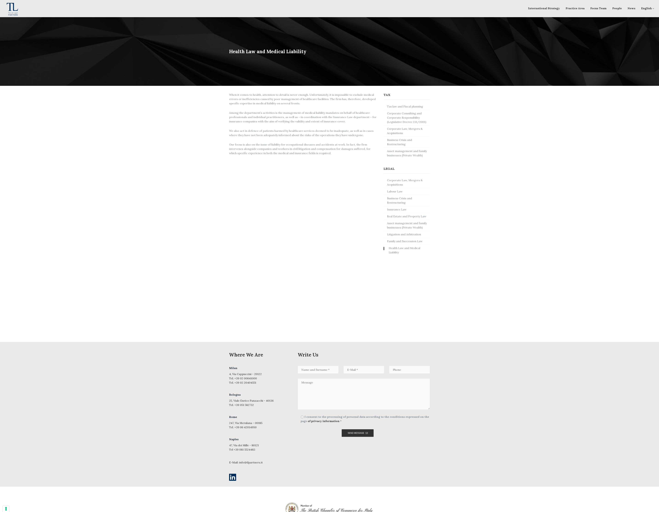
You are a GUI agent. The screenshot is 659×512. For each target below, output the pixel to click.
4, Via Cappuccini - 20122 (245, 374)
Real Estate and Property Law (406, 216)
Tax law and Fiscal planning (405, 106)
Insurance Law (397, 209)
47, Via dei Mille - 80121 (244, 445)
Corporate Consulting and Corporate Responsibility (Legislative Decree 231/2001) (406, 118)
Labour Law (395, 191)
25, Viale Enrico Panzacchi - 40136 (251, 400)
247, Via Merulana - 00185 (245, 423)
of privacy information (323, 421)
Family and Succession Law (405, 241)
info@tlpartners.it (251, 462)
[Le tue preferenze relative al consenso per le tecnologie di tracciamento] (6, 508)
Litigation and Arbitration (404, 234)
